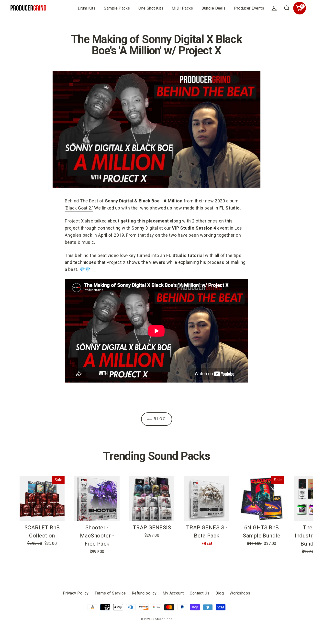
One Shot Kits (150, 8)
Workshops (240, 593)
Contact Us (200, 593)
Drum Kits (87, 8)
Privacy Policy (76, 593)
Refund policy (144, 593)
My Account (173, 593)
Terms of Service (110, 593)
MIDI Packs (182, 8)
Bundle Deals (213, 8)
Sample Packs (117, 8)
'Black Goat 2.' (79, 207)
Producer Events (249, 8)
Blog (159, 419)
